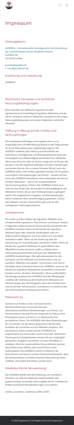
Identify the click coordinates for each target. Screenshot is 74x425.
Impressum (57, 420)
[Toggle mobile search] (60, 5)
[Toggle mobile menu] (67, 5)
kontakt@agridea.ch (16, 65)
